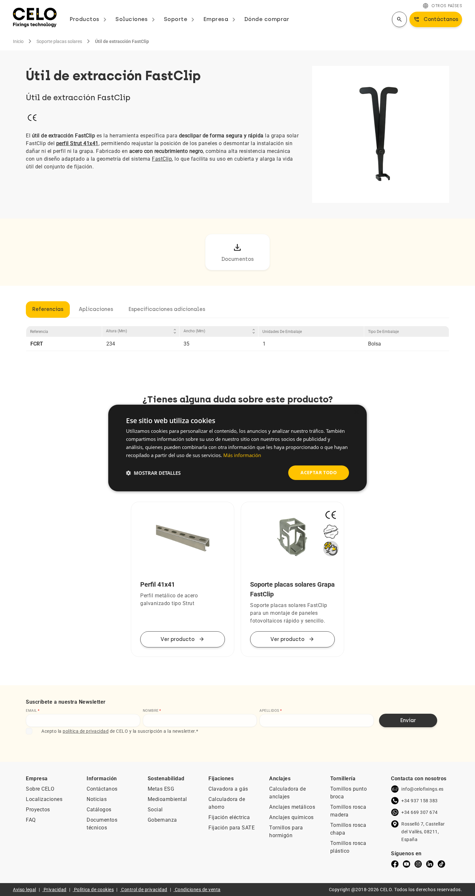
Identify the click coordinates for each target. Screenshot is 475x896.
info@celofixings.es (422, 789)
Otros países (442, 6)
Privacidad (55, 889)
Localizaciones (44, 799)
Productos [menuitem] (89, 19)
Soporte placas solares (59, 41)
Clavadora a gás (228, 789)
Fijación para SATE (231, 828)
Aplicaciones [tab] (96, 309)
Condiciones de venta (198, 889)
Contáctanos (102, 789)
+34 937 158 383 (419, 800)
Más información (242, 455)
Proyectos (38, 809)
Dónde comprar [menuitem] (267, 19)
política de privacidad (86, 731)
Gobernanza (162, 820)
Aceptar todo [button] (319, 472)
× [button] (356, 412)
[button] (153, 472)
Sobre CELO (40, 789)
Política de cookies (94, 889)
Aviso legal (24, 889)
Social (155, 809)
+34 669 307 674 (419, 812)
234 (110, 344)
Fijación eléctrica (229, 817)
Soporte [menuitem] (180, 19)
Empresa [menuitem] (220, 19)
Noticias (97, 799)
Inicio (18, 41)
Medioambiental (167, 799)
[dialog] (237, 448)
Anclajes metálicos (292, 807)
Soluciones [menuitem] (136, 19)
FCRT (36, 344)
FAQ (31, 820)
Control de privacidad (144, 889)
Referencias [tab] (47, 309)
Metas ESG (161, 789)
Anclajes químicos (291, 817)
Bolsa (374, 344)
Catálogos (99, 809)
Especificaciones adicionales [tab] (167, 309)
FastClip (162, 159)
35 (186, 344)
